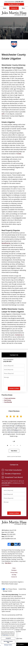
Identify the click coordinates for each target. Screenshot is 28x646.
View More (14, 451)
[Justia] (18, 544)
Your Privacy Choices (11, 589)
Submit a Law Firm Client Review (14, 456)
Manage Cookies (7, 591)
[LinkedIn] (15, 544)
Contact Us (14, 8)
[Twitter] (12, 544)
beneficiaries (6, 243)
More (23, 8)
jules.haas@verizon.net (9, 538)
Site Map (14, 574)
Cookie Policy (22, 589)
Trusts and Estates (9, 398)
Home (4, 8)
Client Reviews (14, 411)
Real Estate (7, 400)
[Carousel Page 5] (20, 445)
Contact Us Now (14, 388)
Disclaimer (14, 570)
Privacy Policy (14, 572)
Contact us (18, 335)
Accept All (8, 638)
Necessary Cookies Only (8, 642)
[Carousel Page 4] (17, 445)
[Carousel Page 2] (10, 445)
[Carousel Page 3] (14, 445)
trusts (19, 154)
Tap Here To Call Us (14, 4)
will (3, 114)
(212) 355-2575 (11, 534)
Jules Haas (19, 638)
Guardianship (8, 402)
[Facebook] (9, 544)
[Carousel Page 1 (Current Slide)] (7, 445)
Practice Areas (7, 395)
